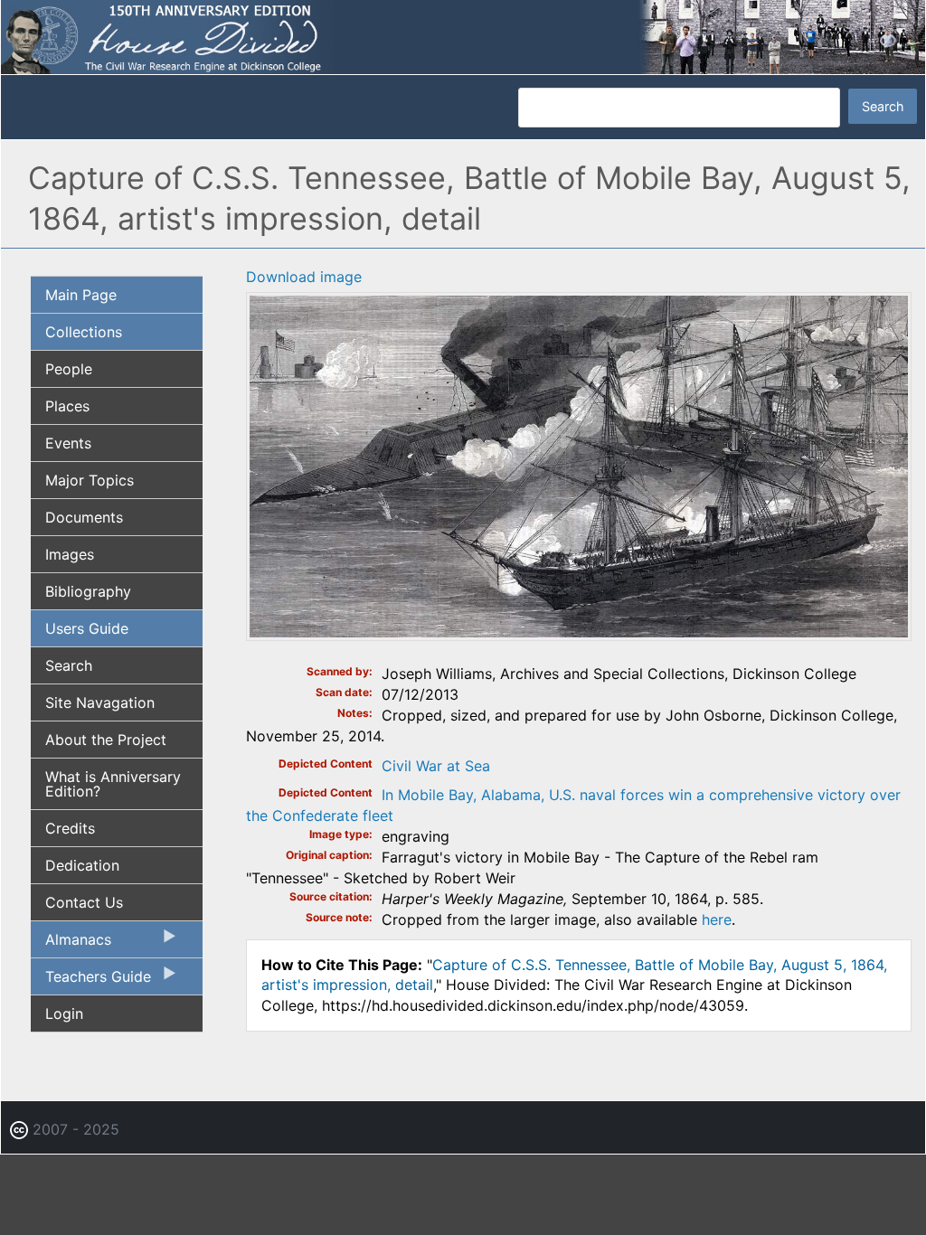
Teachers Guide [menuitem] (91, 981)
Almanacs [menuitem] (71, 943)
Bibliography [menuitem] (88, 591)
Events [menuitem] (68, 443)
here (717, 919)
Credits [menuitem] (70, 828)
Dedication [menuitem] (82, 865)
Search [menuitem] (68, 665)
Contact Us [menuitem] (84, 902)
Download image (304, 277)
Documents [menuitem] (84, 517)
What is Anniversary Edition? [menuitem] (113, 784)
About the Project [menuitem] (105, 740)
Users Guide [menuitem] (86, 628)
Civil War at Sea (436, 766)
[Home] (463, 36)
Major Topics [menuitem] (89, 480)
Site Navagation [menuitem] (100, 702)
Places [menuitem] (67, 406)
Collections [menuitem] (83, 332)
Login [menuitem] (64, 1013)
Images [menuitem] (69, 554)
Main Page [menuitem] (81, 295)
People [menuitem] (68, 369)
